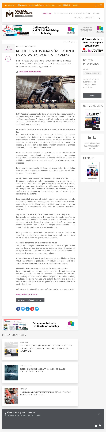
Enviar (92, 95)
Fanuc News (24, 342)
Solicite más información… (31, 300)
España (41, 5)
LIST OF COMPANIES (13, 418)
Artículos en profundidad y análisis (72, 13)
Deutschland (33, 5)
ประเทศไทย (75, 5)
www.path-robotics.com (30, 71)
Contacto (90, 17)
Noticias (47, 13)
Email (85, 69)
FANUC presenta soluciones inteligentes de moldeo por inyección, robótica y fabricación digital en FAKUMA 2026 (46, 348)
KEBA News (23, 389)
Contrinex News (26, 366)
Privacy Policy (28, 412)
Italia (53, 5)
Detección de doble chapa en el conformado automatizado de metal (42, 370)
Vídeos (96, 13)
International (9, 5)
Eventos (78, 17)
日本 (68, 5)
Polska (59, 5)
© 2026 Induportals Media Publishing (23, 415)
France (48, 5)
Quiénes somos (12, 412)
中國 (64, 5)
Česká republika (21, 5)
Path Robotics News (26, 46)
